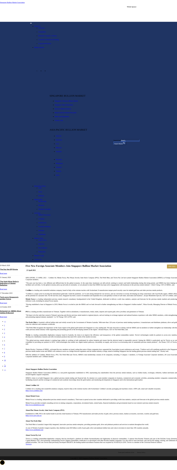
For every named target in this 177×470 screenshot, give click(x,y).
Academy (41, 219)
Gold (40, 188)
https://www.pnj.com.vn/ (34, 415)
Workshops (42, 234)
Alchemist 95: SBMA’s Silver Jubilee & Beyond (10, 312)
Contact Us (37, 259)
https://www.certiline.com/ (34, 390)
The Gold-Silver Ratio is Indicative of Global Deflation (9, 283)
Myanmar (59, 159)
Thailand (58, 167)
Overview (41, 28)
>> (5, 370)
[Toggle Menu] (31, 23)
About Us (37, 26)
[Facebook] (32, 452)
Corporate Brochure (44, 43)
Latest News (42, 240)
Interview (41, 244)
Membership (38, 199)
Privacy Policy (141, 452)
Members (41, 205)
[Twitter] (45, 452)
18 (5, 366)
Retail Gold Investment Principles (65, 113)
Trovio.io (29, 444)
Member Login (39, 255)
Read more (3, 273)
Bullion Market (39, 47)
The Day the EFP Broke (9, 269)
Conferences (42, 223)
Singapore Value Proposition (64, 105)
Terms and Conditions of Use (126, 452)
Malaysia (59, 147)
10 (5, 360)
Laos (57, 144)
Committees (42, 32)
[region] (136, 14)
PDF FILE (171, 266)
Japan (57, 175)
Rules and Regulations (62, 116)
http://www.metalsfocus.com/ (35, 405)
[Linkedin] (39, 452)
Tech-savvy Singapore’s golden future (9, 298)
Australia (59, 151)
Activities (37, 213)
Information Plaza (40, 186)
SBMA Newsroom (44, 215)
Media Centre (38, 238)
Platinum (41, 196)
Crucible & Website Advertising (48, 39)
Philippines (59, 163)
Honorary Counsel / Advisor (47, 36)
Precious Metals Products (63, 109)
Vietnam (58, 171)
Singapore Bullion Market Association (12, 2)
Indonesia (59, 140)
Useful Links (59, 120)
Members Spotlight (44, 209)
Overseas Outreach (44, 226)
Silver (40, 192)
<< (5, 321)
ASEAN (58, 136)
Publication (42, 252)
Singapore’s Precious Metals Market (66, 101)
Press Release (42, 248)
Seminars (41, 230)
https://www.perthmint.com (34, 430)
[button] (2, 462)
